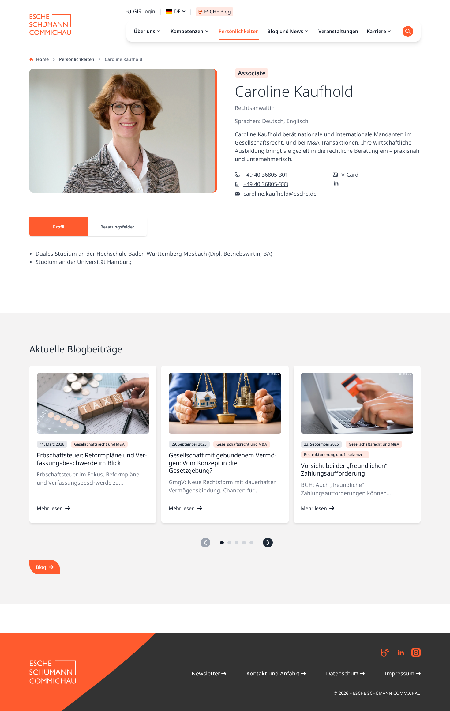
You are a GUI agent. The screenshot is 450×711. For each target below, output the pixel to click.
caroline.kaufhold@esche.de (280, 193)
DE (177, 11)
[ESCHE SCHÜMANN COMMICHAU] (50, 24)
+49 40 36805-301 (265, 174)
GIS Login (144, 11)
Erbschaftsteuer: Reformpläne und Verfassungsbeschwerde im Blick (92, 459)
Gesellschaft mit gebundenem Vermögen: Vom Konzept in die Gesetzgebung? (222, 463)
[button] (222, 542)
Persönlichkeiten (76, 59)
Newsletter (206, 673)
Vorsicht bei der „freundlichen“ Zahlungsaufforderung (344, 469)
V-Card (349, 174)
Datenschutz (342, 673)
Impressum (399, 673)
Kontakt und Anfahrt (273, 673)
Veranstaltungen (338, 31)
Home (42, 59)
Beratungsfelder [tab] (117, 227)
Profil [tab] (58, 227)
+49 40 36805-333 (265, 184)
